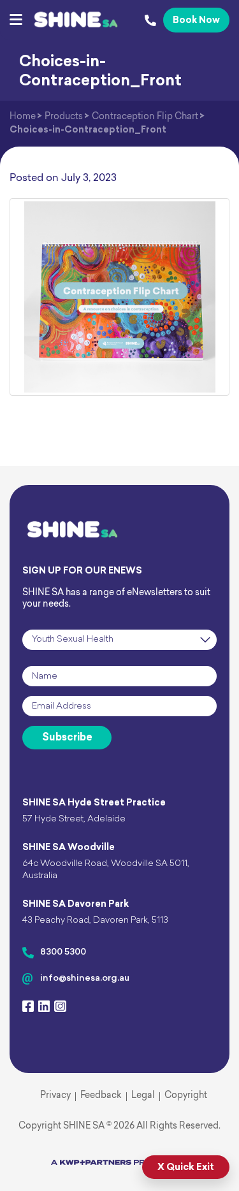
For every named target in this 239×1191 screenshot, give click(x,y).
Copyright (185, 1096)
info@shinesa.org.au (84, 978)
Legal (143, 1096)
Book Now (196, 20)
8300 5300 (63, 952)
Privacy (55, 1096)
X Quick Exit (185, 1168)
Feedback (101, 1096)
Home (23, 117)
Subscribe (67, 738)
